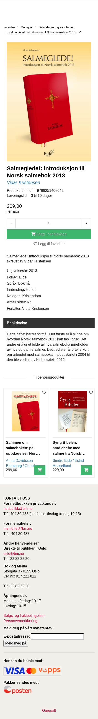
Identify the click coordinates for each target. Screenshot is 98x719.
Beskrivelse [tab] (17, 323)
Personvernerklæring (20, 621)
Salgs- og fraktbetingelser (24, 615)
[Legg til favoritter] (44, 392)
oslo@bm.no (13, 554)
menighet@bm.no (17, 528)
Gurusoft (49, 710)
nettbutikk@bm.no (18, 509)
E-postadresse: (16, 636)
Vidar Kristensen (23, 182)
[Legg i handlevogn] (39, 470)
